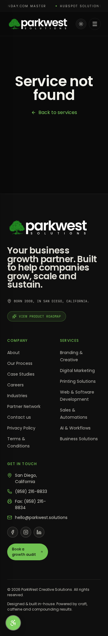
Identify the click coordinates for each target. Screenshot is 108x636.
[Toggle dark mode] (81, 24)
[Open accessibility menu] (13, 623)
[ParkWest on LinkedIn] (39, 532)
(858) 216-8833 (31, 491)
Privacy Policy (21, 428)
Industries (17, 396)
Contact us (19, 417)
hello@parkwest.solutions (41, 517)
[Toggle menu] (95, 24)
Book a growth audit (24, 552)
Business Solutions (79, 439)
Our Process (19, 363)
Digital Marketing (77, 371)
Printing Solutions (78, 381)
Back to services (57, 112)
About (13, 353)
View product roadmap (40, 316)
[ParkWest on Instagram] (25, 532)
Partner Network (23, 406)
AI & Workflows (75, 428)
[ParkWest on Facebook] (12, 532)
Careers (15, 385)
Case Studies (20, 374)
